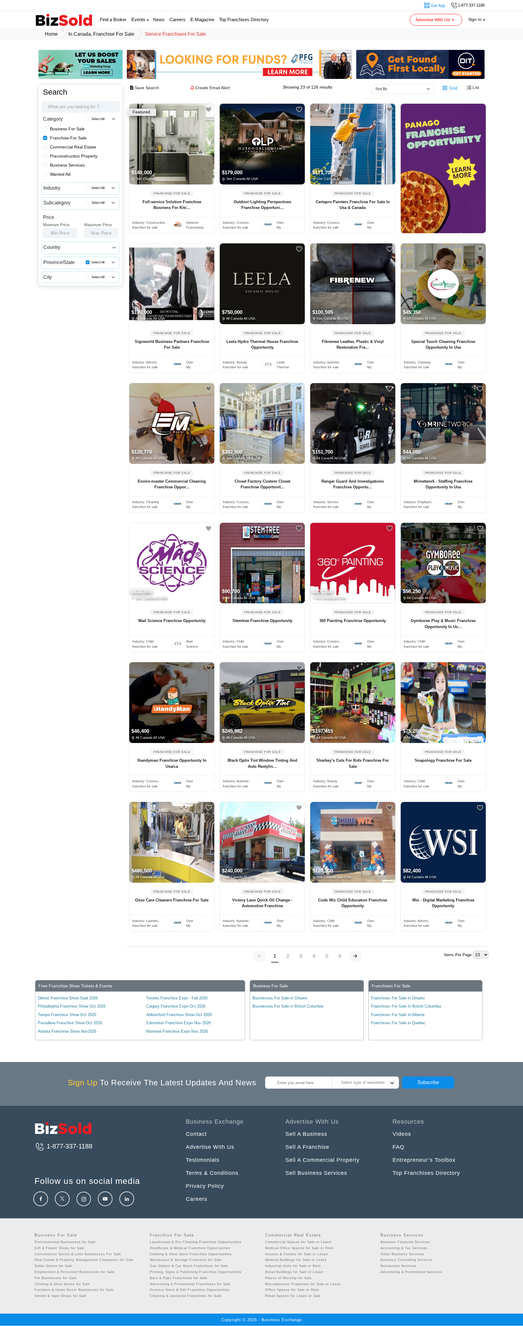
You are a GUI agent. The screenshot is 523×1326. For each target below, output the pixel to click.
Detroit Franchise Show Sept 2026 (68, 998)
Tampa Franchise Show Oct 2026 (67, 1014)
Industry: (150, 222)
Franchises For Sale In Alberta (397, 1014)
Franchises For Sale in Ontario (398, 998)
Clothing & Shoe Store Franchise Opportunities (191, 1254)
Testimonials (202, 1160)
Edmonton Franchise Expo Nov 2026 (178, 1023)
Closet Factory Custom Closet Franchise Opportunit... (262, 484)
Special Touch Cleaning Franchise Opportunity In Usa (443, 344)
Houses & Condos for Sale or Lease (296, 1254)
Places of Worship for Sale (288, 1278)
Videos (402, 1134)
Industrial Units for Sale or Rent (293, 1266)
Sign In (475, 19)
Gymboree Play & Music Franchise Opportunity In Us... (443, 623)
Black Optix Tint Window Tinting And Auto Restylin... (262, 763)
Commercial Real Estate (73, 147)
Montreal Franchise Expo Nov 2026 (177, 1031)
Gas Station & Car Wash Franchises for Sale (189, 1266)
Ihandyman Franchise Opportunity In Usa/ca (171, 763)
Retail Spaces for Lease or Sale (293, 1296)
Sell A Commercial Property (322, 1160)
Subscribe (428, 1082)
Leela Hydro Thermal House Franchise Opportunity (262, 344)
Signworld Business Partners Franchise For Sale (172, 344)
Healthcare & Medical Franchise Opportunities (190, 1248)
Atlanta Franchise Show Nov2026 (67, 1031)
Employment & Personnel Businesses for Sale (74, 1272)
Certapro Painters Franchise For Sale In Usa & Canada (353, 205)
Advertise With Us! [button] (434, 19)
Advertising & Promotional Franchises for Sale (190, 1284)
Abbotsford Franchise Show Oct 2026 (179, 1014)
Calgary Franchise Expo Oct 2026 (176, 1006)
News (159, 19)
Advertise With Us (210, 1147)
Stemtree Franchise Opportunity (262, 620)
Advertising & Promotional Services (411, 1272)
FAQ (398, 1147)
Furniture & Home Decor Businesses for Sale (74, 1290)
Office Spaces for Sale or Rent (292, 1290)
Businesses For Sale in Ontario (279, 998)
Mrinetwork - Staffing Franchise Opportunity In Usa (443, 484)
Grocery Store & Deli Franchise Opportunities (190, 1290)
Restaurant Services (398, 1266)
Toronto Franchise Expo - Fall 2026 (177, 998)
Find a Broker (113, 19)
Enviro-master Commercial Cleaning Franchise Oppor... (172, 484)
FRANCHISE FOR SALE (171, 193)
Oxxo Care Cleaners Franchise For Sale (172, 900)
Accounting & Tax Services (404, 1248)
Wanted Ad (60, 174)
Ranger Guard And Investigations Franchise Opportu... (352, 484)
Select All (97, 119)
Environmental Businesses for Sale (65, 1242)
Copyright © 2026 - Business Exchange (262, 1320)
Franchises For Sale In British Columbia (406, 1006)
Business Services (67, 165)
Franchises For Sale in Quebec (398, 1023)
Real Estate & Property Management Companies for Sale (84, 1260)
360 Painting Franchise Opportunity (352, 620)
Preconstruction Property (73, 156)
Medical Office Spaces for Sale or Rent (299, 1248)
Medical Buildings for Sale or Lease (296, 1260)
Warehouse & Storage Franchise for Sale (186, 1260)
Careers (177, 19)
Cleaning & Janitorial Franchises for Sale (186, 1296)
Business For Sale (67, 128)
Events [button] (138, 19)
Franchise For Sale (68, 137)
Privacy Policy (205, 1186)
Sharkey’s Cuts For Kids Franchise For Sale (352, 763)
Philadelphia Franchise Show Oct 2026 (72, 1006)
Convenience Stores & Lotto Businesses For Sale (78, 1254)
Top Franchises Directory (244, 19)
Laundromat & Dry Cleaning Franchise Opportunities (196, 1242)
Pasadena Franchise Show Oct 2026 (70, 1023)
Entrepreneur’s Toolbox (424, 1160)
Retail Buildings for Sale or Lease (294, 1272)
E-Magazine (202, 19)
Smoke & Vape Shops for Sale (61, 1296)
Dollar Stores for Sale (53, 1266)
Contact (196, 1134)
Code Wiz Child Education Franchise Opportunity (352, 903)
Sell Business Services (316, 1173)
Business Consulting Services (406, 1260)
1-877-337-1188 (68, 1146)
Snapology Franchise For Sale (443, 760)
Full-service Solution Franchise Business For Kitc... (172, 205)
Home (51, 34)
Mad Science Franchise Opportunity (172, 620)
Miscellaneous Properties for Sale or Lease (303, 1284)
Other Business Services (402, 1254)
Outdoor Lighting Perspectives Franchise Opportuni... (262, 205)
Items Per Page (458, 955)
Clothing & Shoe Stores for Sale (62, 1284)
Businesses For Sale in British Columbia (287, 1006)
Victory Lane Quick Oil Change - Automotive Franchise (262, 903)
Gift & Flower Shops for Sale (59, 1248)
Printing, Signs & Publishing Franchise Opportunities (196, 1272)
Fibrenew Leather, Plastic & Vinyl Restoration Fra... (353, 344)
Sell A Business (306, 1134)
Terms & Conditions (212, 1173)
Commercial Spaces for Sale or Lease (298, 1242)
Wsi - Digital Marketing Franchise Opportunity (443, 903)
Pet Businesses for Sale (56, 1278)
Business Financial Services (405, 1242)
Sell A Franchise (307, 1147)
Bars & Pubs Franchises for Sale (178, 1278)
